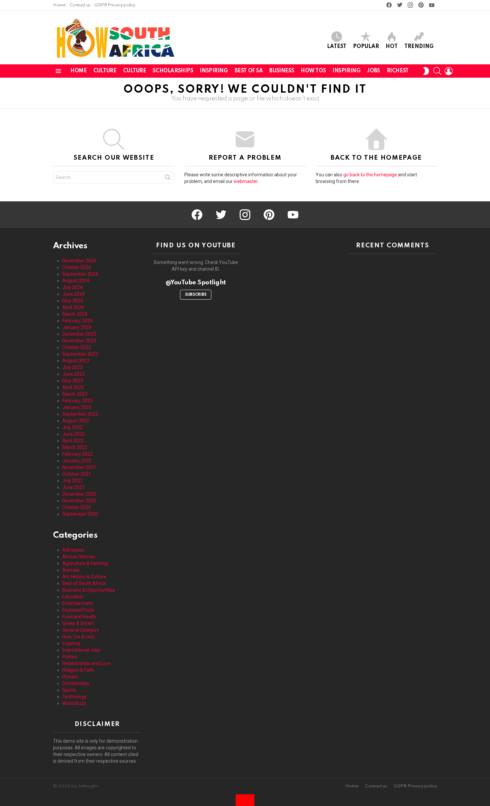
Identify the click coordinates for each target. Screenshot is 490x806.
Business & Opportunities (88, 590)
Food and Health (79, 616)
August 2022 (75, 420)
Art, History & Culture (84, 576)
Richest (398, 71)
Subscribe (195, 295)
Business (281, 71)
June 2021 (73, 487)
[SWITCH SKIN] (426, 71)
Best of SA (249, 71)
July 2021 (72, 480)
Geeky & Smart (78, 623)
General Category (80, 630)
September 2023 (80, 354)
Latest (336, 46)
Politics (69, 656)
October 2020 (76, 507)
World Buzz (74, 703)
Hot (392, 46)
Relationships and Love (86, 663)
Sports (69, 690)
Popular (366, 46)
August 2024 (75, 280)
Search (167, 178)
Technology (74, 696)
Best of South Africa (83, 583)
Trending (419, 46)
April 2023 (73, 387)
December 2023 (79, 334)
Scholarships (173, 71)
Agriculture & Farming (85, 563)
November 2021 (79, 467)
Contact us (80, 5)
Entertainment (77, 603)
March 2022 (74, 447)
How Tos (313, 71)
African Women (78, 556)
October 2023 (76, 347)
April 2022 (73, 440)
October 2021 (76, 474)
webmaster (246, 181)
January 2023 (76, 407)
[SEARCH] (437, 71)
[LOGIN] (449, 71)
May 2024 (72, 300)
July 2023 (72, 367)
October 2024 (76, 267)
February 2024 (77, 320)
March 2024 (74, 314)
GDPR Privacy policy (114, 5)
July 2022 (72, 427)
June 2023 (73, 374)
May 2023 (72, 380)
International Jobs (81, 650)
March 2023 (74, 394)
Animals (71, 570)
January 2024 (76, 327)
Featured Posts (78, 610)
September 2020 (80, 514)
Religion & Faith (78, 670)
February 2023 (77, 400)
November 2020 (79, 500)
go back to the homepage (370, 174)
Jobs (373, 71)
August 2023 (75, 360)
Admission (73, 550)
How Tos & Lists (78, 636)
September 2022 (80, 414)
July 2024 (72, 287)
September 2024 (80, 274)
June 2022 (73, 434)
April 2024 (73, 307)
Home (59, 5)
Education (72, 596)
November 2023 (79, 340)
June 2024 (73, 294)
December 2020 (79, 494)
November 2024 (79, 260)
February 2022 (77, 454)
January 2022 (76, 460)
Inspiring (214, 71)
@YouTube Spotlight (196, 282)
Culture (104, 71)
